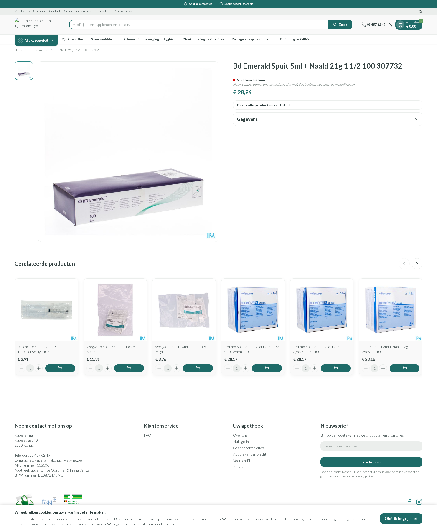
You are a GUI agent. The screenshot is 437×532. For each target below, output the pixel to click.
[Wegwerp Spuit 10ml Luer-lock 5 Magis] (184, 310)
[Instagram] (419, 502)
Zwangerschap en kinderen (252, 39)
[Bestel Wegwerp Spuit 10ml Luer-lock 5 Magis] (198, 368)
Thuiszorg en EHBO (294, 39)
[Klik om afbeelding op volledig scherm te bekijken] (128, 152)
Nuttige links (123, 11)
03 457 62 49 (40, 455)
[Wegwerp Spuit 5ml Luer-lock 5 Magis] (115, 310)
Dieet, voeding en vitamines (204, 39)
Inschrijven (371, 462)
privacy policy (364, 476)
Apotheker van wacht (249, 454)
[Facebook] (409, 502)
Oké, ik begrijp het (401, 518)
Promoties (75, 39)
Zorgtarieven (243, 467)
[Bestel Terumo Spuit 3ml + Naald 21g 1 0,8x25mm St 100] (336, 368)
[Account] (390, 24)
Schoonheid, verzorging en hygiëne (149, 39)
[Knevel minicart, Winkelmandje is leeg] (400, 24)
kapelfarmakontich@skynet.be (58, 460)
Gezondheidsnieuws (78, 11)
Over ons (240, 435)
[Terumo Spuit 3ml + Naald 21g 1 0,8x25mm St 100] (321, 310)
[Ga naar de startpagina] (37, 24)
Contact (54, 11)
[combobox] (198, 24)
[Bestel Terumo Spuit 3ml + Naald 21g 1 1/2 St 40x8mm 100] (267, 368)
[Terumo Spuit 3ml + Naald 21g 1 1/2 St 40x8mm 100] (253, 310)
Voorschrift (103, 11)
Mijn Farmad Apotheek (30, 11)
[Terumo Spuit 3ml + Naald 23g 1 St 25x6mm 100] (390, 310)
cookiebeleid (165, 524)
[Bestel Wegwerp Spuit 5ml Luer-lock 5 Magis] (129, 368)
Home (19, 50)
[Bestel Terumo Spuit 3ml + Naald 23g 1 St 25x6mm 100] (404, 368)
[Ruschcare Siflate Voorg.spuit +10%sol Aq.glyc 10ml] (46, 310)
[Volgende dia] (417, 263)
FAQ (147, 435)
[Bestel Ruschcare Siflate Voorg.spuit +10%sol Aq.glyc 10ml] (60, 368)
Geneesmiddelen (103, 39)
